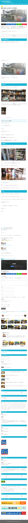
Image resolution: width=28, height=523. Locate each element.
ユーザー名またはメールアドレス (5, 356)
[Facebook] (12, 266)
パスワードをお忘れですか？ (7, 367)
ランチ (23, 403)
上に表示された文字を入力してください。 (6, 363)
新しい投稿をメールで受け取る (6, 306)
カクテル (22, 402)
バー (14, 403)
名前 (2, 286)
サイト (2, 293)
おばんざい (9, 402)
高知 (3, 409)
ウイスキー (18, 402)
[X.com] (15, 266)
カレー (3, 403)
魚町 (6, 409)
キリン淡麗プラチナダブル (13, 180)
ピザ (20, 403)
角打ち (2, 6)
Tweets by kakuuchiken (4, 352)
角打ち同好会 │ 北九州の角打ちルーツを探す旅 (12, 521)
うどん (6, 402)
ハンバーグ (10, 403)
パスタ (17, 403)
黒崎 (8, 409)
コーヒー (6, 403)
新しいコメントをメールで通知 (6, 304)
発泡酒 (4, 182)
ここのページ (2, 125)
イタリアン (13, 402)
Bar (2, 402)
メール (2, 290)
